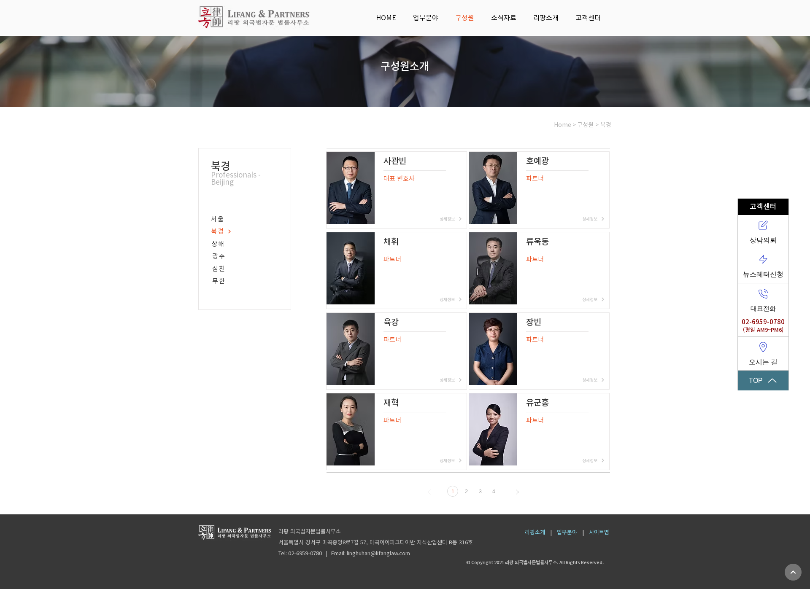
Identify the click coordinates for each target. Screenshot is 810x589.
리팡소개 (535, 532)
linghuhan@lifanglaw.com (378, 553)
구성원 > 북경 (594, 125)
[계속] (793, 572)
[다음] (517, 492)
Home (562, 125)
